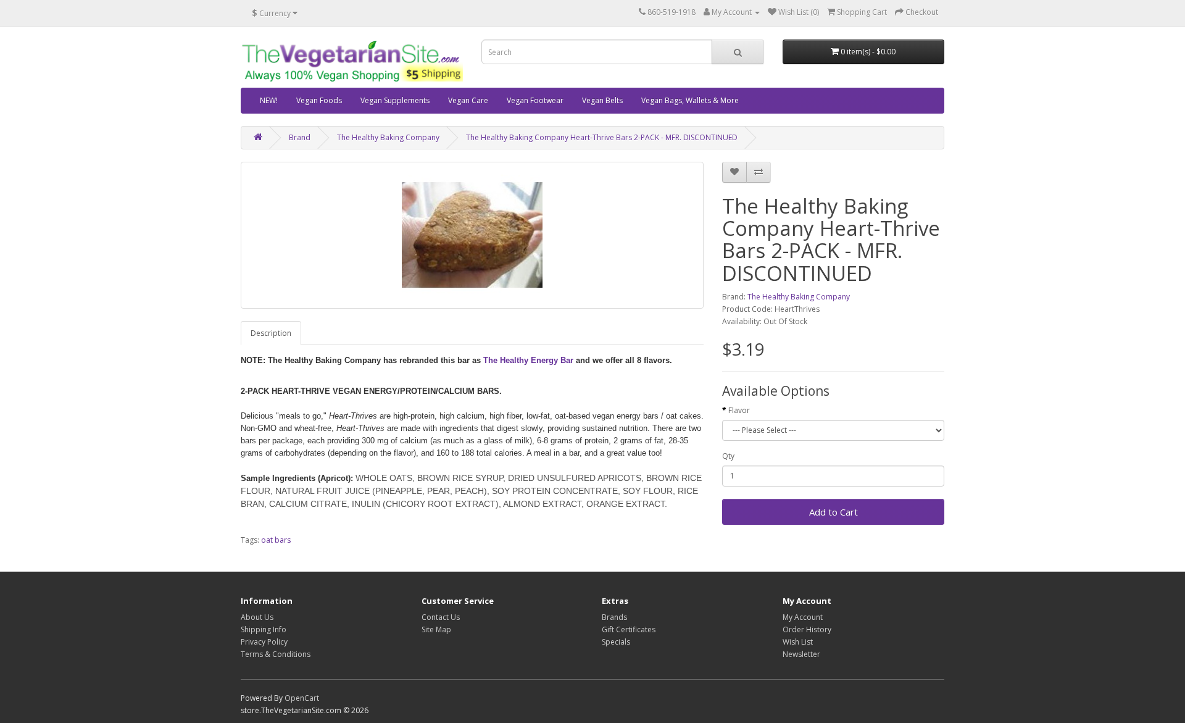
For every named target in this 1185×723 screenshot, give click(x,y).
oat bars (276, 540)
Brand (299, 137)
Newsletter (801, 654)
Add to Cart (833, 512)
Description (271, 333)
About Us (257, 617)
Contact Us (441, 617)
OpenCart (302, 698)
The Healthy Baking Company (388, 137)
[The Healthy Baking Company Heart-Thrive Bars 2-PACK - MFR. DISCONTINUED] (472, 235)
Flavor (739, 410)
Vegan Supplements (395, 100)
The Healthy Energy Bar (528, 360)
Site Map (436, 629)
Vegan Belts (602, 100)
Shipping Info (263, 629)
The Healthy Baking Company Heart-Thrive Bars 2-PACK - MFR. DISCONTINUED (602, 137)
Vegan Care (468, 100)
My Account (803, 617)
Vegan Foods (319, 100)
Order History (807, 629)
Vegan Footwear (535, 100)
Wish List (798, 642)
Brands (614, 617)
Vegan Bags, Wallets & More (690, 100)
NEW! (269, 100)
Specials (616, 642)
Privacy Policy (264, 642)
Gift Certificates (628, 629)
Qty (728, 456)
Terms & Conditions (275, 654)
